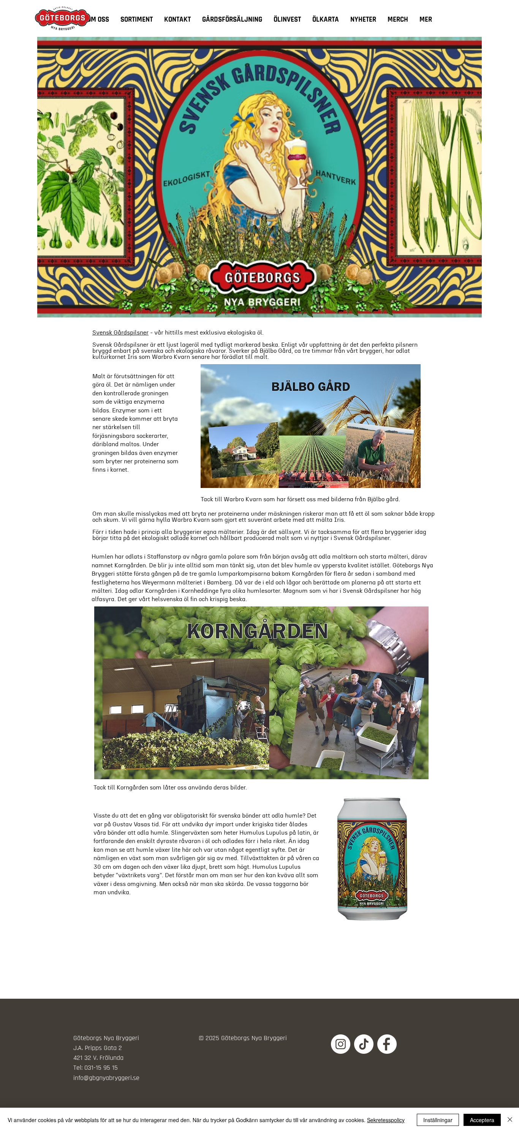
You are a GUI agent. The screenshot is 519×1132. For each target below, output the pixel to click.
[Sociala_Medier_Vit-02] (340, 1044)
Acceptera (482, 1120)
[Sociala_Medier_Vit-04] (387, 1044)
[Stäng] (509, 1120)
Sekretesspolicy (386, 1120)
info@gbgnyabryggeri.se (106, 1078)
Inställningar (438, 1120)
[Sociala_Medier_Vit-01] (363, 1044)
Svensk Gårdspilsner (120, 333)
